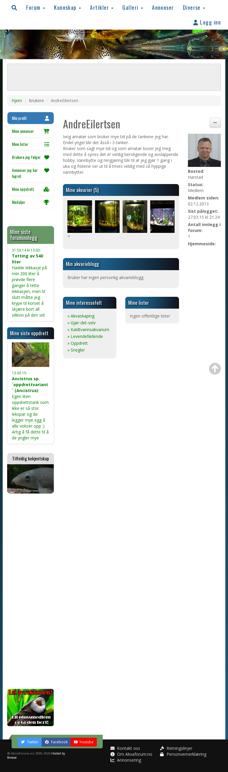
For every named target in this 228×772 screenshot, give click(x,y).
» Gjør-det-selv (81, 322)
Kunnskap (66, 7)
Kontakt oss (128, 748)
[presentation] (68, 236)
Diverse (192, 7)
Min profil (19, 118)
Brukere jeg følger (26, 157)
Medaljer (18, 202)
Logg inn (210, 22)
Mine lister (20, 144)
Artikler (100, 7)
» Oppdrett (77, 343)
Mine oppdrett (23, 189)
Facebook (59, 741)
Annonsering (128, 760)
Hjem (17, 100)
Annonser (163, 7)
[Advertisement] (30, 591)
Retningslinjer (178, 748)
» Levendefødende (85, 336)
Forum (34, 7)
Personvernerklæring (185, 754)
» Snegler (76, 350)
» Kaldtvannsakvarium (88, 329)
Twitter (32, 741)
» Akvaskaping (80, 316)
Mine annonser (23, 131)
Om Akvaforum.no (134, 754)
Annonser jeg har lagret (25, 173)
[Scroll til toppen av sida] (215, 369)
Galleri (131, 7)
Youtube (86, 741)
